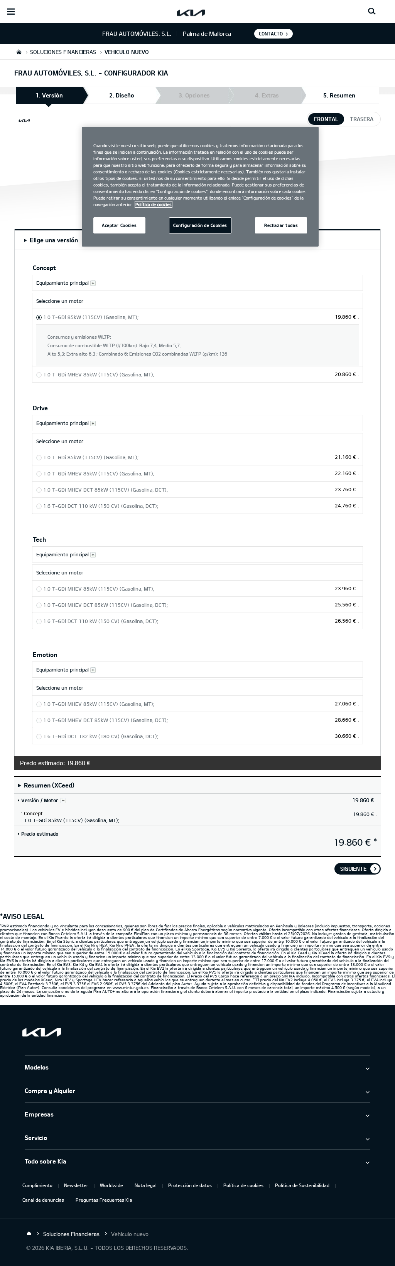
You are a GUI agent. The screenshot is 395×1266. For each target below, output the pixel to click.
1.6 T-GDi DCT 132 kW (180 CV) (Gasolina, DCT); (100, 736)
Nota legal (146, 1185)
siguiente (353, 868)
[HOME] (19, 51)
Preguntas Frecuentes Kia (104, 1199)
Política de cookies (243, 1185)
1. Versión (49, 95)
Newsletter (76, 1185)
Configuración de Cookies (200, 225)
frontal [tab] (326, 119)
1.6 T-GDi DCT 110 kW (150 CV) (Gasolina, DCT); (100, 506)
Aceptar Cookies (119, 225)
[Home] (29, 1234)
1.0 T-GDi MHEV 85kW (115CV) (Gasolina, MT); (98, 374)
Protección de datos (190, 1185)
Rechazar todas (281, 225)
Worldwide (111, 1185)
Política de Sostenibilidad (302, 1185)
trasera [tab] (361, 119)
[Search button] (372, 11)
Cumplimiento (37, 1185)
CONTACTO (271, 33)
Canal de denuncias (43, 1199)
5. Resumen (339, 95)
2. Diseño (121, 95)
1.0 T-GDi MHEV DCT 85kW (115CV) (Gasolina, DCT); (105, 490)
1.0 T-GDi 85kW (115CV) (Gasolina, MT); (90, 317)
